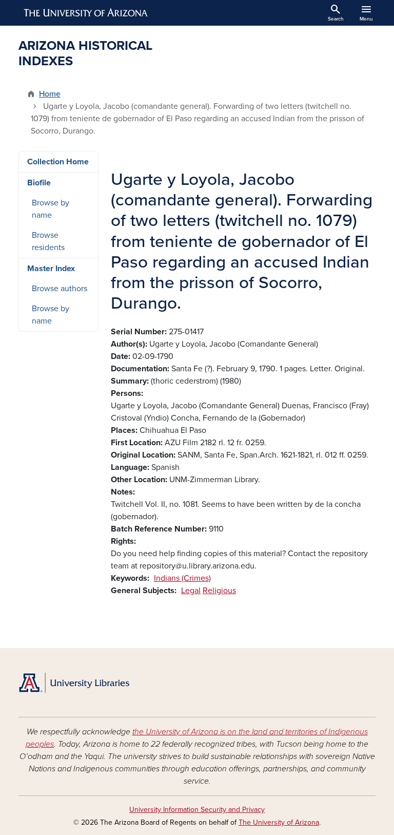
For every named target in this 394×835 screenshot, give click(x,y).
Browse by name (50, 209)
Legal (191, 590)
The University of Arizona (279, 822)
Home (50, 94)
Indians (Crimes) (182, 578)
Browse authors (59, 288)
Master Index (51, 268)
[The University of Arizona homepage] (86, 13)
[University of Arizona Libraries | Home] (73, 683)
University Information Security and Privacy (197, 809)
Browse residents (48, 241)
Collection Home (58, 162)
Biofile (39, 183)
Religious (219, 590)
